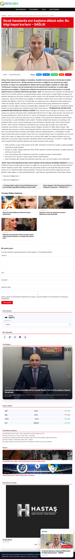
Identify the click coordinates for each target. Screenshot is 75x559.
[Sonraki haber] (69, 349)
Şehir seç (7, 320)
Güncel (10, 15)
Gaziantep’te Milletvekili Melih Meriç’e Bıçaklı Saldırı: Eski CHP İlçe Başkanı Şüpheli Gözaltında (30, 437)
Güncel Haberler (21, 9)
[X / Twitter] (10, 337)
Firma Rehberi (34, 9)
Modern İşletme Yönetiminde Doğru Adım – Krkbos (18, 439)
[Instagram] (15, 337)
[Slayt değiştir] (34, 544)
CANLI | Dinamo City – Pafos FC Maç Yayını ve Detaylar (19, 435)
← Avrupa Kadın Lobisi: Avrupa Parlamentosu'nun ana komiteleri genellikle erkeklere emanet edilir (20, 186)
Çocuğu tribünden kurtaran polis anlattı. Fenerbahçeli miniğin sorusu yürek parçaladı (28, 441)
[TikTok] (25, 337)
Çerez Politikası (54, 9)
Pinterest (68, 74)
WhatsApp (54, 74)
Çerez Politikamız (32, 556)
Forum (44, 9)
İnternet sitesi (6, 287)
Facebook (46, 74)
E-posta (4, 280)
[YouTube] (20, 337)
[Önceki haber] (65, 349)
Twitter (39, 74)
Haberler (3, 15)
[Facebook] (5, 337)
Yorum (4, 255)
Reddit (61, 74)
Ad (2, 273)
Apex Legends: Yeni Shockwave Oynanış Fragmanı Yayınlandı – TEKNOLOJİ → (57, 186)
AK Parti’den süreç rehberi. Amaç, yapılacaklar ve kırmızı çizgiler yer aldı (24, 433)
